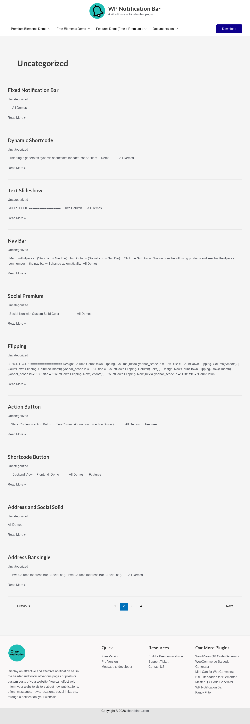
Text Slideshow (25, 190)
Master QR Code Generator (214, 682)
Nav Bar (17, 240)
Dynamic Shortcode (30, 140)
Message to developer (117, 666)
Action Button (24, 407)
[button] (48, 29)
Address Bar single (29, 557)
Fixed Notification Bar (33, 90)
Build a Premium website (165, 656)
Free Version (110, 656)
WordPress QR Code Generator (217, 656)
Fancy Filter (203, 692)
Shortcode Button (28, 457)
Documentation (163, 28)
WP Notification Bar (134, 8)
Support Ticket (158, 661)
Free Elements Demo (71, 28)
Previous (21, 606)
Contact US (156, 666)
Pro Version (110, 661)
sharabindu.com (138, 710)
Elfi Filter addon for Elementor (216, 677)
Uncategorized (18, 99)
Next (231, 606)
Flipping (17, 346)
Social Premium (25, 296)
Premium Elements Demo (28, 28)
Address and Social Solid (35, 507)
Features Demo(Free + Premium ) (119, 28)
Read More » (17, 118)
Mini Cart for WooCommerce (215, 671)
